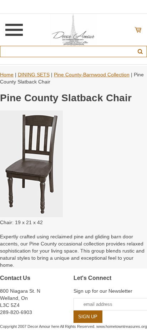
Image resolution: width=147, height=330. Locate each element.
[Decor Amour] (74, 29)
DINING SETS (34, 74)
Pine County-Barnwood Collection (92, 74)
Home (7, 74)
